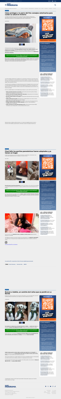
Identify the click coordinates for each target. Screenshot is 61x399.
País (39, 8)
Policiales (26, 8)
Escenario (46, 8)
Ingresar (54, 3)
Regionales (36, 8)
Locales (22, 8)
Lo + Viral (54, 8)
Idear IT (33, 397)
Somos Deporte (31, 8)
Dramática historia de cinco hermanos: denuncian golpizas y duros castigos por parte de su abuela (47, 90)
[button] (5, 5)
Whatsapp (50, 8)
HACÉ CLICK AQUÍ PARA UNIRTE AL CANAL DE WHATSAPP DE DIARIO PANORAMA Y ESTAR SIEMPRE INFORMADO (22, 56)
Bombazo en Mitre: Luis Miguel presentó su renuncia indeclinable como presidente (47, 86)
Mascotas (6, 10)
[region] (22, 70)
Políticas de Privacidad (9, 394)
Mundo (42, 8)
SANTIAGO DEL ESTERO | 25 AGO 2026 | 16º (11, 8)
